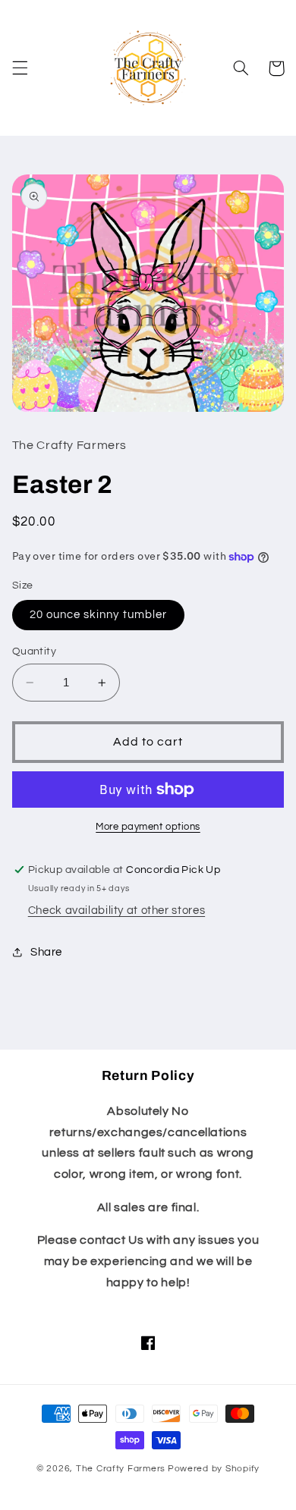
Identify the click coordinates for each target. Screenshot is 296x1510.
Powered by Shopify (214, 1468)
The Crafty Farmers (120, 1468)
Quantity (34, 651)
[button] (19, 68)
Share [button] (46, 952)
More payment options (148, 827)
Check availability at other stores (116, 910)
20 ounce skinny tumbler (98, 614)
